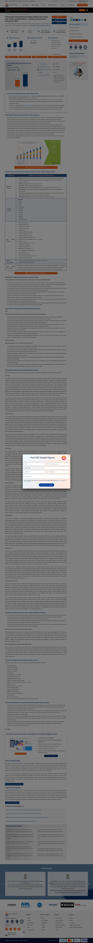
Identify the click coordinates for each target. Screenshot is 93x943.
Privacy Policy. (60, 480)
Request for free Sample (46, 484)
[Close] (69, 455)
